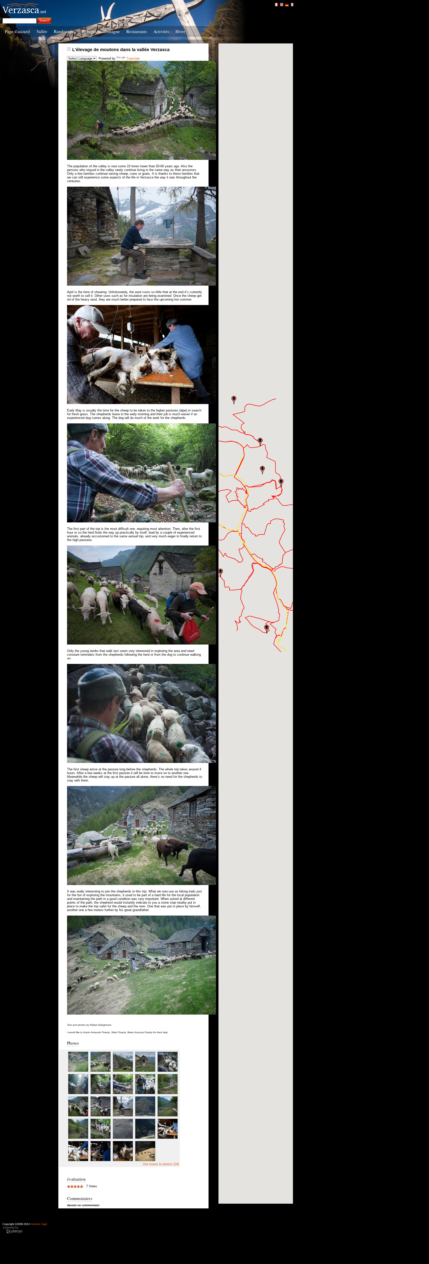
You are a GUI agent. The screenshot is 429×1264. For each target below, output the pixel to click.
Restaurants (136, 31)
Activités (161, 31)
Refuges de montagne (101, 31)
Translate (133, 58)
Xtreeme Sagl (39, 1224)
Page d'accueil (17, 31)
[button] (220, 573)
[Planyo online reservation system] (12, 1232)
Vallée (41, 31)
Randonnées (64, 31)
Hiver (180, 31)
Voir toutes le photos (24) (161, 1164)
